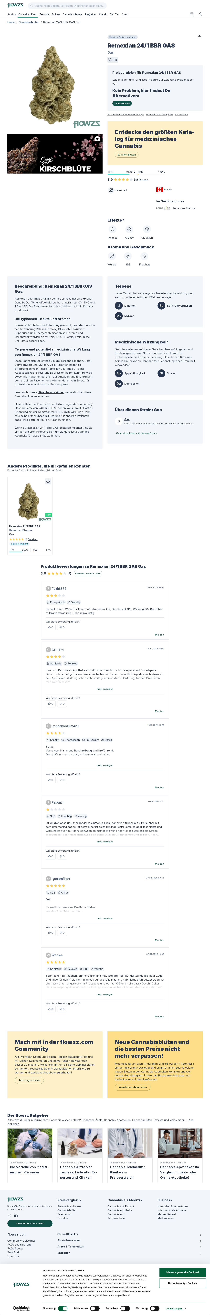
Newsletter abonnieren (132, 1087)
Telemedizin (64, 1214)
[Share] (199, 37)
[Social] (9, 1216)
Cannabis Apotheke (119, 1210)
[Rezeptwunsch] (191, 14)
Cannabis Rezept (73, 14)
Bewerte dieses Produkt (88, 573)
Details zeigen (174, 1308)
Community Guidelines (21, 1240)
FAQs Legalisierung (19, 1244)
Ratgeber (90, 14)
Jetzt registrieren (29, 1080)
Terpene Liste (116, 1218)
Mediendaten (166, 1218)
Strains (11, 14)
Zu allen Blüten (122, 103)
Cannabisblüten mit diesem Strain (136, 433)
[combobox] (67, 5)
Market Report (167, 1214)
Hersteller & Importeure (173, 1206)
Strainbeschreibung (51, 392)
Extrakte (44, 14)
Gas (110, 52)
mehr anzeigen (105, 689)
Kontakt (102, 14)
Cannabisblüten (27, 14)
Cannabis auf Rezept (120, 1206)
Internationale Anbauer (172, 1210)
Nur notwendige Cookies (182, 1283)
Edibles (56, 14)
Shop (125, 14)
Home (11, 22)
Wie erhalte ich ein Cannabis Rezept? (125, 114)
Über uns (13, 1256)
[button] (112, 60)
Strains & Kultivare (69, 1206)
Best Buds (13, 1252)
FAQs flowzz (15, 1248)
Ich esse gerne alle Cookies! (182, 1272)
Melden (159, 634)
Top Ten (115, 14)
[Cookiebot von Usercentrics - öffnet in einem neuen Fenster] (21, 1308)
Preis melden (181, 114)
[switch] (95, 1308)
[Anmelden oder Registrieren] (200, 14)
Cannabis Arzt (116, 1214)
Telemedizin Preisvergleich (159, 114)
